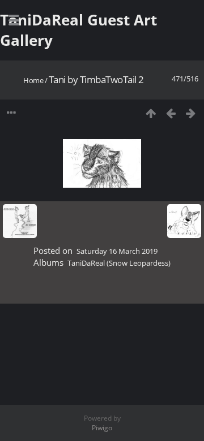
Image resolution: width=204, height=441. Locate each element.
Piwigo (102, 428)
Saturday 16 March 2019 (117, 251)
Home (33, 80)
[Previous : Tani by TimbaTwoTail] (171, 112)
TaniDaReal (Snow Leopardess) (119, 263)
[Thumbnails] (151, 112)
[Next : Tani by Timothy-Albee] (191, 112)
